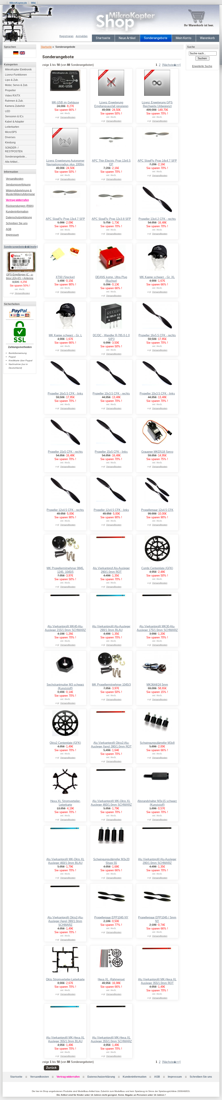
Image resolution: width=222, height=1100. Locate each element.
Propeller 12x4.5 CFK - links (111, 510)
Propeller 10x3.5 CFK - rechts (111, 393)
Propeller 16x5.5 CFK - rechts (157, 335)
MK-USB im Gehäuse (65, 102)
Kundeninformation (17, 211)
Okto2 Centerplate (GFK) (65, 742)
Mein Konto (183, 38)
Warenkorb (207, 38)
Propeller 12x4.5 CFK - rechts (65, 510)
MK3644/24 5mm (157, 684)
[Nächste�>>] (171, 64)
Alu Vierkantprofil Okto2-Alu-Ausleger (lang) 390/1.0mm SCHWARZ (65, 921)
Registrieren (66, 36)
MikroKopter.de (18, 3)
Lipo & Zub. (11, 79)
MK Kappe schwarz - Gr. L (65, 335)
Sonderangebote (155, 38)
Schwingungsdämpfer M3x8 (157, 742)
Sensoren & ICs (14, 116)
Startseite (103, 38)
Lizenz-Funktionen (16, 74)
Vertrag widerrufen (17, 200)
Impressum (12, 234)
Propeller (10, 90)
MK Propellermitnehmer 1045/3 (111, 684)
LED (7, 111)
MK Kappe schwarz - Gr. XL (157, 277)
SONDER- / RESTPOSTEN (14, 149)
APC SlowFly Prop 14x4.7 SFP (157, 160)
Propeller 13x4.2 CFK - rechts (157, 218)
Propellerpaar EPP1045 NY (111, 917)
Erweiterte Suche (202, 66)
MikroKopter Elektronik (18, 69)
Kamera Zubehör (15, 106)
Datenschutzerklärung (19, 217)
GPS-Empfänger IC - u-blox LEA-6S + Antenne (19, 276)
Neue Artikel (127, 38)
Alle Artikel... (12, 161)
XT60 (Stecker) (65, 277)
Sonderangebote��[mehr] (21, 246)
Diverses (10, 137)
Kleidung (10, 142)
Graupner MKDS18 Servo (157, 451)
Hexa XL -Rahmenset (111, 979)
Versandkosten (14, 178)
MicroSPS (11, 132)
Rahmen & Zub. (14, 100)
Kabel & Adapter (14, 121)
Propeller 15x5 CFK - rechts (65, 451)
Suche (191, 46)
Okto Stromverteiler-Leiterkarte (65, 979)
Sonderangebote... (16, 156)
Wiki (33, 3)
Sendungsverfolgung (18, 184)
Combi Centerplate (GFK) (157, 568)
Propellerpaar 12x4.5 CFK (157, 510)
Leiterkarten (12, 126)
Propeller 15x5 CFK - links (111, 451)
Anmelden (82, 36)
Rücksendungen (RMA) (20, 205)
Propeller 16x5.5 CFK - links (65, 393)
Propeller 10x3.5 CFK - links (157, 393)
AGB (8, 229)
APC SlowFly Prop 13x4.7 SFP (65, 218)
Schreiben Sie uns (17, 223)
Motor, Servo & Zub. (16, 85)
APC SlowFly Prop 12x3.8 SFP (111, 218)
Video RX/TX (12, 95)
